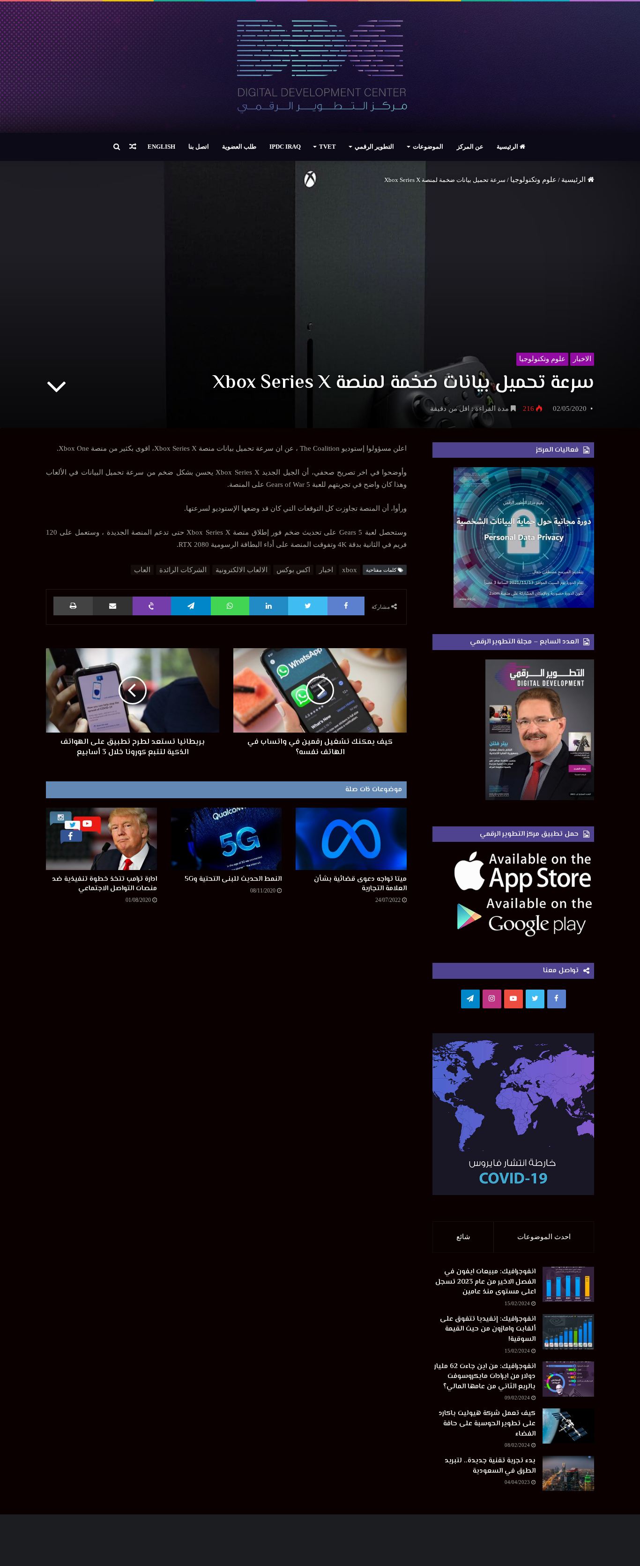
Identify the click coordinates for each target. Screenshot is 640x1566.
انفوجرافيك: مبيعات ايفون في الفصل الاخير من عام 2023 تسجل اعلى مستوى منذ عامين (485, 1281)
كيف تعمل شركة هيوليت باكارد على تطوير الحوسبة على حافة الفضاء (487, 1423)
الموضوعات (428, 146)
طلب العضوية (239, 146)
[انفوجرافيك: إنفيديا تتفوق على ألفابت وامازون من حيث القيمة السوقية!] (568, 1331)
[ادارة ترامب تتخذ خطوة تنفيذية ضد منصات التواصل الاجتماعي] (101, 839)
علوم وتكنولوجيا (533, 179)
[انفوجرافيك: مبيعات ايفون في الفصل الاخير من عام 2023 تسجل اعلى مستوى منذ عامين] (568, 1284)
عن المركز (470, 146)
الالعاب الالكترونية (242, 570)
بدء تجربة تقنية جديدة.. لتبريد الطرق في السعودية (490, 1465)
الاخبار (582, 359)
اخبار (326, 570)
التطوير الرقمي (374, 146)
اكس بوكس (293, 570)
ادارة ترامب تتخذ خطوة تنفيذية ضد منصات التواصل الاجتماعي (104, 884)
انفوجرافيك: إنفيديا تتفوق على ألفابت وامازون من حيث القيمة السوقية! (488, 1329)
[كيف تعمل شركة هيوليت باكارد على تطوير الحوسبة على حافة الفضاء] (568, 1426)
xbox (349, 570)
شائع (463, 1237)
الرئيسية (508, 146)
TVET (327, 146)
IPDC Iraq (285, 146)
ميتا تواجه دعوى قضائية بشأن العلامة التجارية (360, 884)
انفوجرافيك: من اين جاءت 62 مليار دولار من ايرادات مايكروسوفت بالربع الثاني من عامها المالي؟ (485, 1376)
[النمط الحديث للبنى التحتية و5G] (226, 839)
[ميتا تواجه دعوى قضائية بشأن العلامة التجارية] (351, 839)
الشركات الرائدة (183, 570)
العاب (142, 570)
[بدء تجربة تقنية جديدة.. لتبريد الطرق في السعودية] (568, 1473)
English (161, 146)
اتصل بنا (198, 146)
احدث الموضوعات (544, 1237)
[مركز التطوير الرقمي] (320, 67)
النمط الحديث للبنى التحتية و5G (233, 879)
